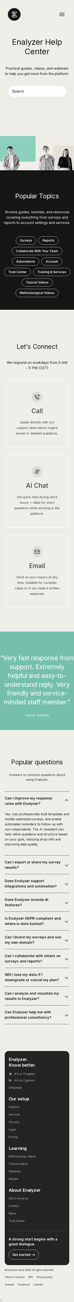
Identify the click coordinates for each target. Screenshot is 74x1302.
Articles (13, 1178)
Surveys (26, 240)
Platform (14, 1107)
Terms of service (15, 1277)
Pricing (13, 1137)
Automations (25, 261)
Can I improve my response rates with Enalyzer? (28, 801)
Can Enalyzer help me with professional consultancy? (28, 1014)
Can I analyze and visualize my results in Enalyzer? (32, 996)
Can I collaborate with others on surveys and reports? (33, 958)
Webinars (15, 1171)
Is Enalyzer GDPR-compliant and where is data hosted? (33, 921)
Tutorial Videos (37, 282)
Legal (12, 1129)
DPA (30, 1277)
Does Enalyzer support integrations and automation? (31, 883)
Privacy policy (45, 1277)
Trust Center (17, 272)
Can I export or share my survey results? (33, 865)
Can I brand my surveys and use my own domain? (33, 939)
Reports (48, 240)
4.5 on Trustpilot (24, 1073)
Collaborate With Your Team (37, 251)
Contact (14, 1205)
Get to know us (18, 1198)
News (12, 1213)
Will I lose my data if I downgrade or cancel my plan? (32, 977)
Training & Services (51, 272)
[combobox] (37, 91)
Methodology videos (22, 1156)
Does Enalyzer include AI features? (26, 902)
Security (14, 1122)
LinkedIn (38, 1284)
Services (14, 1114)
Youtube (9, 1284)
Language (15, 1087)
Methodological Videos (37, 293)
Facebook (24, 1284)
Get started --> (23, 1255)
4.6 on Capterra (24, 1080)
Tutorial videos (18, 1163)
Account (52, 261)
